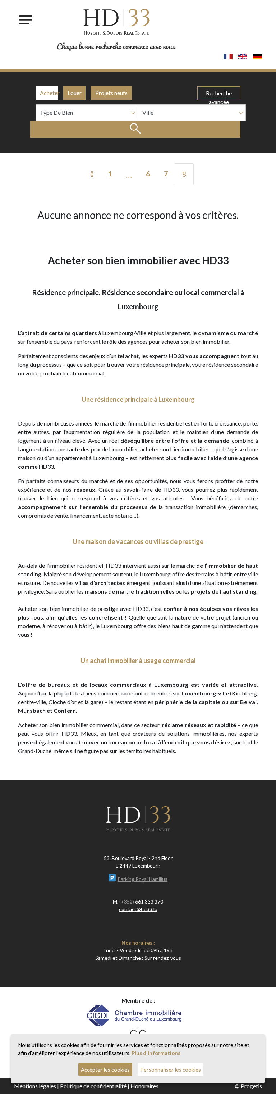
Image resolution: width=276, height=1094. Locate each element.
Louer (75, 92)
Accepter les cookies (105, 1069)
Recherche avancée (219, 95)
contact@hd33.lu (138, 909)
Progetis (251, 1085)
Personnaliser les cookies (170, 1069)
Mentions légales (35, 1085)
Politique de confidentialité (93, 1085)
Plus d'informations (156, 1053)
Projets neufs (111, 92)
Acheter (49, 92)
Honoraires (144, 1085)
